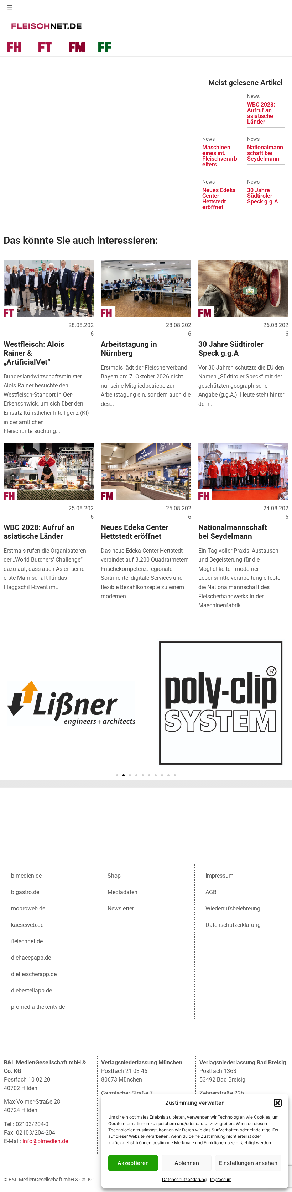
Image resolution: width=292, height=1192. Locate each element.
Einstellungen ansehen (248, 1163)
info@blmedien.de (45, 1141)
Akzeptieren (133, 1163)
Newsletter (121, 908)
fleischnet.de (27, 941)
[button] (277, 1102)
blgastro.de (25, 892)
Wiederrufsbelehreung (232, 908)
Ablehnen (186, 1163)
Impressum (220, 1179)
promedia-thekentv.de (38, 1006)
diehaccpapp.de (31, 957)
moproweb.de (28, 908)
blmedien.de (26, 875)
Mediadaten (122, 892)
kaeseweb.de (27, 925)
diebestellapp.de (31, 990)
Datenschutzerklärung (184, 1179)
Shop (114, 875)
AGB (211, 892)
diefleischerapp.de (34, 974)
